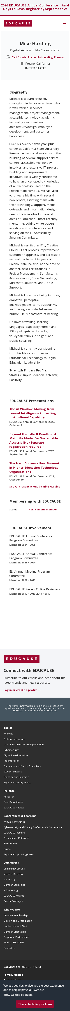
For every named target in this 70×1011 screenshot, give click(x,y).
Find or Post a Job (13, 901)
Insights (9, 791)
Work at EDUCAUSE (14, 943)
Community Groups (14, 869)
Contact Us (9, 948)
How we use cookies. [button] (18, 994)
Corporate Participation (16, 937)
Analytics (8, 734)
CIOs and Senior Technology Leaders (24, 745)
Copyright (10, 967)
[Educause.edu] (21, 659)
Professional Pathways (16, 838)
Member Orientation (15, 932)
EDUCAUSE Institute (14, 833)
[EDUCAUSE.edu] (18, 23)
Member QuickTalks (14, 885)
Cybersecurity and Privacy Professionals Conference (33, 828)
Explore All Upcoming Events (19, 855)
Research (9, 797)
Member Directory (13, 874)
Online (7, 849)
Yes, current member (43, 510)
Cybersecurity (11, 750)
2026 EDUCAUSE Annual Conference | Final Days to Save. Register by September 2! (35, 7)
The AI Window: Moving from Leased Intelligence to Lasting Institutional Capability (32, 414)
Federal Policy (11, 761)
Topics (8, 728)
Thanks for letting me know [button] (35, 1004)
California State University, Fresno (38, 57)
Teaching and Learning (16, 777)
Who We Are (12, 910)
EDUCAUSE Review (14, 808)
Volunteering (11, 891)
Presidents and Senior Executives (22, 767)
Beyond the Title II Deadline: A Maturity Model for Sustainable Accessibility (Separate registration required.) (33, 441)
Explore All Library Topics (17, 783)
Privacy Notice (13, 975)
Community (11, 863)
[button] (65, 23)
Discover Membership (16, 916)
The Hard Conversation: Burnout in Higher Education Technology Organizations (34, 468)
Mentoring (9, 880)
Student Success (13, 772)
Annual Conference (14, 822)
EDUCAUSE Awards (14, 896)
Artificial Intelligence (14, 739)
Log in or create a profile (20, 690)
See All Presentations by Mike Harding (34, 487)
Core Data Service (14, 802)
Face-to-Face (11, 844)
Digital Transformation (16, 756)
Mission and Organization (18, 921)
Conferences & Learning (20, 816)
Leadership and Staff (15, 926)
